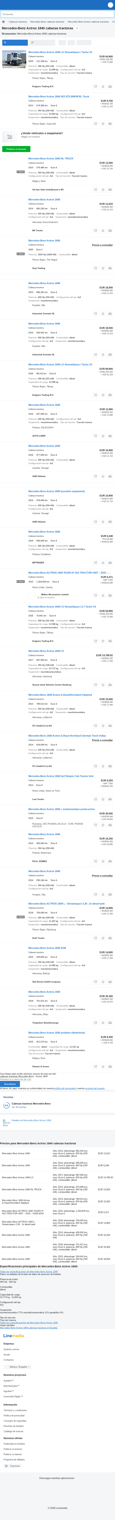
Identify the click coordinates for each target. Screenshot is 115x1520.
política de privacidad (65, 1088)
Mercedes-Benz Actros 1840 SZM (47, 948)
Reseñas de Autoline (14, 1426)
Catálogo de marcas (13, 1431)
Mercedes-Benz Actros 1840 (44, 199)
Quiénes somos (11, 1349)
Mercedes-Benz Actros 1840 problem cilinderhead (56, 1032)
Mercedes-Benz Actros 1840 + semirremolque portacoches (61, 809)
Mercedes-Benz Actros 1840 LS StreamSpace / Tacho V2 (60, 52)
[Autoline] (3, 22)
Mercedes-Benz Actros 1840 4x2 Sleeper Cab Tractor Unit (60, 776)
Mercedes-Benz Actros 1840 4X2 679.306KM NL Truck (58, 96)
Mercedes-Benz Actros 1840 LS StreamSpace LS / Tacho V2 (62, 606)
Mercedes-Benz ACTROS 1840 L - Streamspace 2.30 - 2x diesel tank (66, 903)
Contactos (9, 1360)
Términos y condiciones (15, 1410)
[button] (110, 5)
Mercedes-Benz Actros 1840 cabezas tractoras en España (28, 1328)
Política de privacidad (14, 1415)
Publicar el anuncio (16, 149)
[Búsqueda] (111, 14)
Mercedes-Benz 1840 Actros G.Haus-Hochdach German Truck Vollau (67, 735)
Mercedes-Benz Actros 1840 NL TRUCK (50, 158)
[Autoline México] (19, 5)
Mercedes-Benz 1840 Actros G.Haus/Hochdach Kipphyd (60, 695)
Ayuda (7, 1354)
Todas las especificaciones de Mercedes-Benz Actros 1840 (29, 1271)
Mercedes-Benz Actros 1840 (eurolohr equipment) (56, 491)
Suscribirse (10, 1084)
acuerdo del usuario (95, 1088)
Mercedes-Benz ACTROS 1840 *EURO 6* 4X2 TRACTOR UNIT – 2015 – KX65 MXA (23, 1212)
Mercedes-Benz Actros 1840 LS (46, 651)
